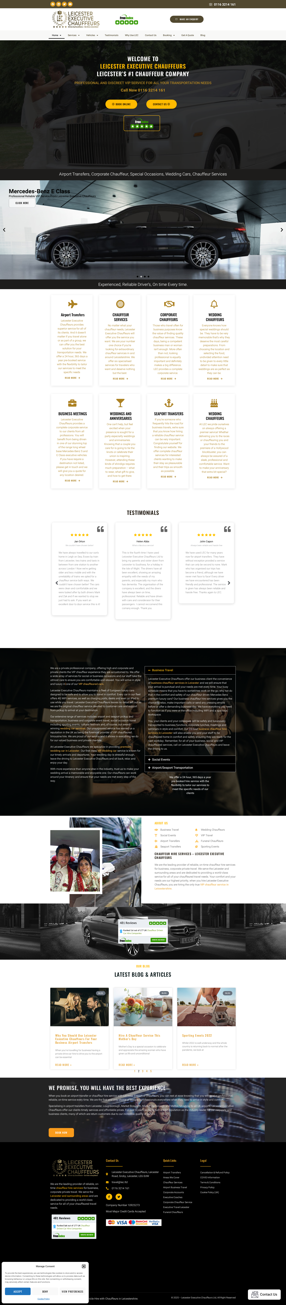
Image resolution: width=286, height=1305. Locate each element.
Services (72, 35)
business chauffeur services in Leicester (175, 683)
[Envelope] (70, 4)
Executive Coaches (172, 1197)
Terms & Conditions (210, 1182)
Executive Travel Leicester (176, 1207)
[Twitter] (64, 4)
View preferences (72, 1291)
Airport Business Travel (175, 1187)
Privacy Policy (207, 1187)
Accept (18, 1291)
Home (55, 35)
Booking (167, 35)
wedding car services (72, 728)
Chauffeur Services (172, 1182)
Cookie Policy (44, 1298)
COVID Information (210, 1177)
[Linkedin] (58, 4)
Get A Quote (187, 35)
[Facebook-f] (109, 1197)
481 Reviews (128, 923)
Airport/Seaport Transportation (172, 768)
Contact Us (150, 35)
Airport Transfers (172, 1172)
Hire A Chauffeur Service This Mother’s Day (139, 1037)
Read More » (63, 1064)
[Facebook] (52, 4)
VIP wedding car (107, 751)
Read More (71, 378)
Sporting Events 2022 (197, 1035)
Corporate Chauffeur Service (177, 1202)
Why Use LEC (131, 35)
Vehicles (90, 35)
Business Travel (162, 670)
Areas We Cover (171, 1177)
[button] (83, 1266)
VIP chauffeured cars (90, 684)
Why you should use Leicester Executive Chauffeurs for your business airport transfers (76, 1039)
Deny (45, 1291)
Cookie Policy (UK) (209, 1192)
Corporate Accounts (173, 1192)
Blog (202, 35)
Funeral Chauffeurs (173, 1212)
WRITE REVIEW (158, 940)
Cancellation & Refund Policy (215, 1172)
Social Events (161, 759)
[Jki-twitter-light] (119, 1197)
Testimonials (111, 35)
